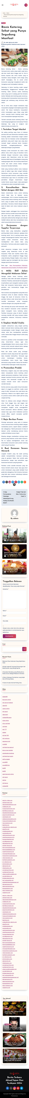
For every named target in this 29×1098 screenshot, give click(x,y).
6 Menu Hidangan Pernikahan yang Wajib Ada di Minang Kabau (13, 678)
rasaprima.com (6, 892)
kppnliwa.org (5, 825)
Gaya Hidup (8, 1024)
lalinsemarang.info (7, 884)
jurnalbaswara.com (7, 841)
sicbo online (5, 720)
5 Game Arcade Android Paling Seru (12, 682)
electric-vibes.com (7, 800)
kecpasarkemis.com (7, 888)
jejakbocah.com (6, 806)
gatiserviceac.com (7, 802)
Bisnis (3, 23)
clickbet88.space (6, 717)
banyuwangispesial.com (8, 847)
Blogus (22, 1093)
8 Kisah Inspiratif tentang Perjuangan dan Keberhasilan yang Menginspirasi (13, 667)
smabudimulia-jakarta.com (9, 827)
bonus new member (7, 750)
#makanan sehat (16, 44)
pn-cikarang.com (6, 862)
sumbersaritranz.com (8, 872)
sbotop (4, 780)
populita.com (5, 829)
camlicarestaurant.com (8, 835)
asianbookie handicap (8, 753)
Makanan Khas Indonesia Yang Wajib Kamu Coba (13, 662)
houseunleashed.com (8, 839)
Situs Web (5, 621)
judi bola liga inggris (7, 756)
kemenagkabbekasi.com (8, 849)
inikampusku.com (7, 868)
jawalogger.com (6, 817)
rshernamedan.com (7, 857)
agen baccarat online (8, 774)
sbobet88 (4, 696)
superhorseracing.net (8, 851)
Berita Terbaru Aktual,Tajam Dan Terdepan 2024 (14, 1080)
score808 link (6, 765)
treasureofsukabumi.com (9, 821)
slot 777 (4, 729)
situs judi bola (6, 723)
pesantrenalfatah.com (8, 815)
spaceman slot (6, 741)
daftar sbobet (6, 759)
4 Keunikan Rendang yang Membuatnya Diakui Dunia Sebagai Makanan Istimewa (13, 672)
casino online (5, 708)
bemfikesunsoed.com (8, 810)
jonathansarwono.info (8, 837)
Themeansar (14, 1096)
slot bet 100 (5, 735)
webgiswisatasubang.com (9, 819)
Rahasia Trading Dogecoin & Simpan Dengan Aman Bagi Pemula (12, 554)
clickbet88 (5, 786)
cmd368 (4, 744)
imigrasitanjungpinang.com (9, 855)
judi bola (4, 726)
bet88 (4, 768)
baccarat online (6, 699)
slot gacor (5, 711)
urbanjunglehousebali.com (9, 874)
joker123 (4, 705)
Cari (3, 644)
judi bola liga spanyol (8, 747)
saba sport (5, 714)
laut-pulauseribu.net (7, 880)
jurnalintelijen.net (7, 876)
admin (7, 42)
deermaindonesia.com (8, 886)
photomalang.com (7, 864)
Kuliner (7, 1008)
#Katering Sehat (7, 44)
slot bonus (5, 783)
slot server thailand (7, 702)
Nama (5, 610)
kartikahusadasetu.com (8, 860)
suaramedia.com (6, 833)
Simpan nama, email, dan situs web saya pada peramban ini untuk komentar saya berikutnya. (13, 630)
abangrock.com (6, 866)
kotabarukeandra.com (8, 878)
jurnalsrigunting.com (8, 870)
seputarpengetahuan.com (9, 804)
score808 (4, 762)
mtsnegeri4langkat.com (8, 853)
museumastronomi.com (8, 808)
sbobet (4, 732)
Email (4, 615)
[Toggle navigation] (2, 5)
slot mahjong (5, 738)
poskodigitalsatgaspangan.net (10, 882)
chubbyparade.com (7, 831)
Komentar (6, 589)
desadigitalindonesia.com (9, 812)
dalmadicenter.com (7, 843)
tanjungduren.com (7, 823)
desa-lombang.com (7, 890)
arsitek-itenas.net (7, 845)
